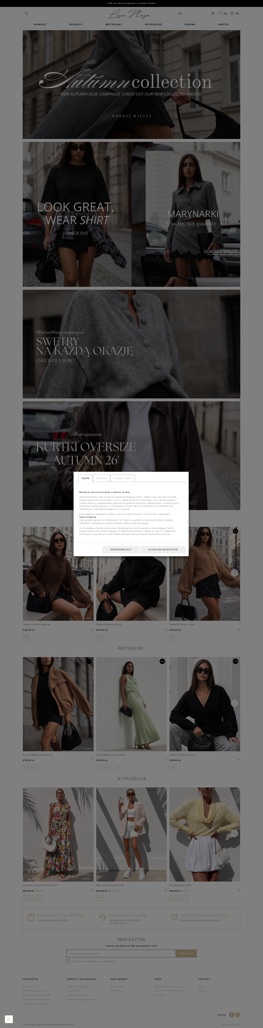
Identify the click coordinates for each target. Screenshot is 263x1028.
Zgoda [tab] (85, 478)
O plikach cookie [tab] (123, 478)
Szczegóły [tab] (101, 478)
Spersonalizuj (120, 549)
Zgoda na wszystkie (163, 549)
